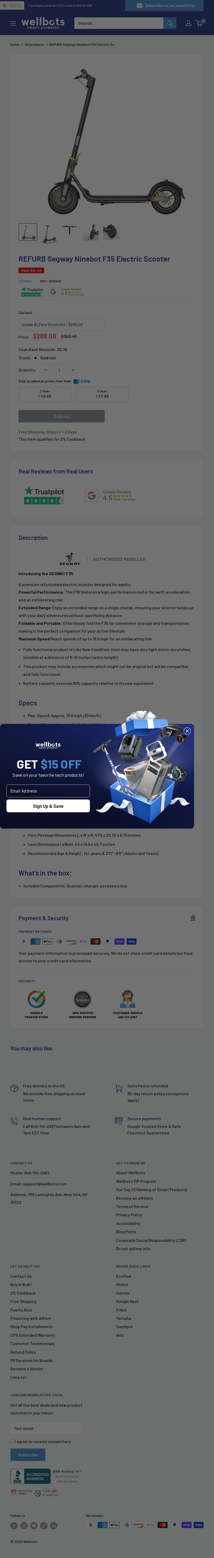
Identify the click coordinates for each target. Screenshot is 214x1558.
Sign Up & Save (48, 806)
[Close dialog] (187, 731)
